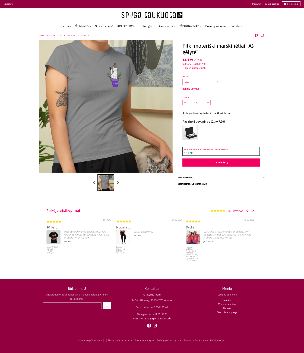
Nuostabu (123, 227)
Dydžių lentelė (190, 89)
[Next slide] (117, 182)
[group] (105, 182)
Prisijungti (257, 3)
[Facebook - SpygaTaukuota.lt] (256, 35)
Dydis (185, 76)
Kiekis (185, 97)
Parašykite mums (152, 294)
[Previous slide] (94, 182)
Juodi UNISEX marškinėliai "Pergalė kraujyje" (52, 250)
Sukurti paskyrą (272, 3)
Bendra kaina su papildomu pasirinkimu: (206, 149)
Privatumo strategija (144, 340)
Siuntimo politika (192, 340)
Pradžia (43, 35)
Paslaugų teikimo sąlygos (169, 340)
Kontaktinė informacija (213, 340)
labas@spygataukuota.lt (157, 318)
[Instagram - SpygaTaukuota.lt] (262, 35)
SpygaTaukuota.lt (94, 340)
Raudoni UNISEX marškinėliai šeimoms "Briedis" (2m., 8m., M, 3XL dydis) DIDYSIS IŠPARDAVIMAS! (192, 252)
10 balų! (52, 227)
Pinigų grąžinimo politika (120, 340)
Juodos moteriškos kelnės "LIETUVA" (120, 250)
